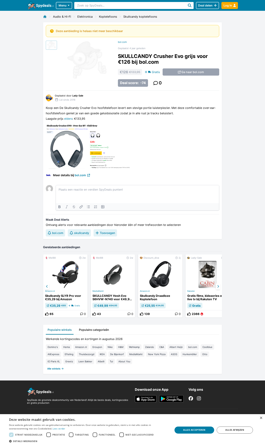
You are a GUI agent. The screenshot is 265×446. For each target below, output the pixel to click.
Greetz (69, 361)
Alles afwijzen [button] (234, 429)
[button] (88, 441)
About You (124, 361)
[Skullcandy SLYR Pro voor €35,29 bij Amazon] (65, 285)
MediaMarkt (98, 291)
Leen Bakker (85, 361)
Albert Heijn (176, 347)
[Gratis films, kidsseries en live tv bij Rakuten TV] (208, 285)
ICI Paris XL (54, 361)
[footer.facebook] (191, 398)
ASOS (174, 354)
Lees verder (59, 428)
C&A (161, 347)
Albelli (101, 361)
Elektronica (85, 16)
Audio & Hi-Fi (62, 16)
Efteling (69, 354)
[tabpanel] (132, 353)
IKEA (102, 354)
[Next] (218, 286)
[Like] (47, 314)
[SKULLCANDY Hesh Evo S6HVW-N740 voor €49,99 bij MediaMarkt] (113, 285)
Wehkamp (134, 347)
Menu (63, 5)
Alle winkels (53, 368)
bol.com (122, 42)
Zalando (149, 347)
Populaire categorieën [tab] (94, 330)
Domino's (53, 347)
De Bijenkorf (117, 354)
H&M (120, 347)
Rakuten (191, 291)
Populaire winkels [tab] (60, 330)
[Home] (45, 16)
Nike (110, 347)
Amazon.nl (50, 291)
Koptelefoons (108, 16)
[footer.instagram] (199, 398)
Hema (66, 347)
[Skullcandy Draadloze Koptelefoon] (160, 285)
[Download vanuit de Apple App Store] (145, 398)
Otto (204, 354)
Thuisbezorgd (86, 354)
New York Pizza (156, 354)
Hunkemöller (190, 354)
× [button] (261, 418)
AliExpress (53, 354)
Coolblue (207, 347)
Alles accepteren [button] (194, 429)
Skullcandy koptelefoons (140, 16)
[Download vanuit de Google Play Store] (171, 398)
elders (68, 118)
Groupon (97, 347)
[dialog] (132, 430)
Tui (111, 361)
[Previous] (47, 286)
